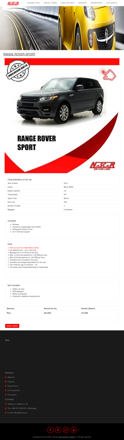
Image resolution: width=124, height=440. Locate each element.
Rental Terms (50, 3)
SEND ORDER (12, 326)
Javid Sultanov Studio (66, 437)
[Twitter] (66, 430)
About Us (11, 377)
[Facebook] (50, 430)
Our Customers (14, 390)
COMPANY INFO (33, 3)
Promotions (96, 3)
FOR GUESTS (111, 3)
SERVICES (82, 3)
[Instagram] (58, 430)
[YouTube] (74, 430)
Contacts (11, 381)
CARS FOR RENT (68, 3)
